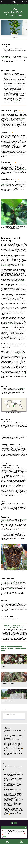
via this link (22, 528)
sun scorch (21, 118)
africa (24, 648)
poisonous (14, 603)
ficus (3, 646)
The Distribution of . (14, 412)
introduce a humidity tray (10, 87)
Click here (17, 526)
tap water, (5, 285)
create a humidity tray (10, 323)
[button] (1, 1)
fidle (17, 646)
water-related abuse (19, 353)
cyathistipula (4, 648)
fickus (10, 646)
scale (2, 582)
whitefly (9, 582)
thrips (5, 582)
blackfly (12, 582)
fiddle (14, 646)
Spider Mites (16, 100)
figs (20, 648)
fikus (6, 646)
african (16, 648)
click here (11, 588)
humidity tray (23, 169)
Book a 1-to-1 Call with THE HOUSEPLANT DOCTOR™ (14, 626)
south (3, 650)
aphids (17, 581)
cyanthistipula (11, 648)
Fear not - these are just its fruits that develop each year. (14, 227)
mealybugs (12, 581)
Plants (5, 4)
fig (20, 646)
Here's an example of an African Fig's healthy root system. (14, 571)
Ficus (9, 4)
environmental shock (7, 300)
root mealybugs (19, 582)
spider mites (22, 581)
